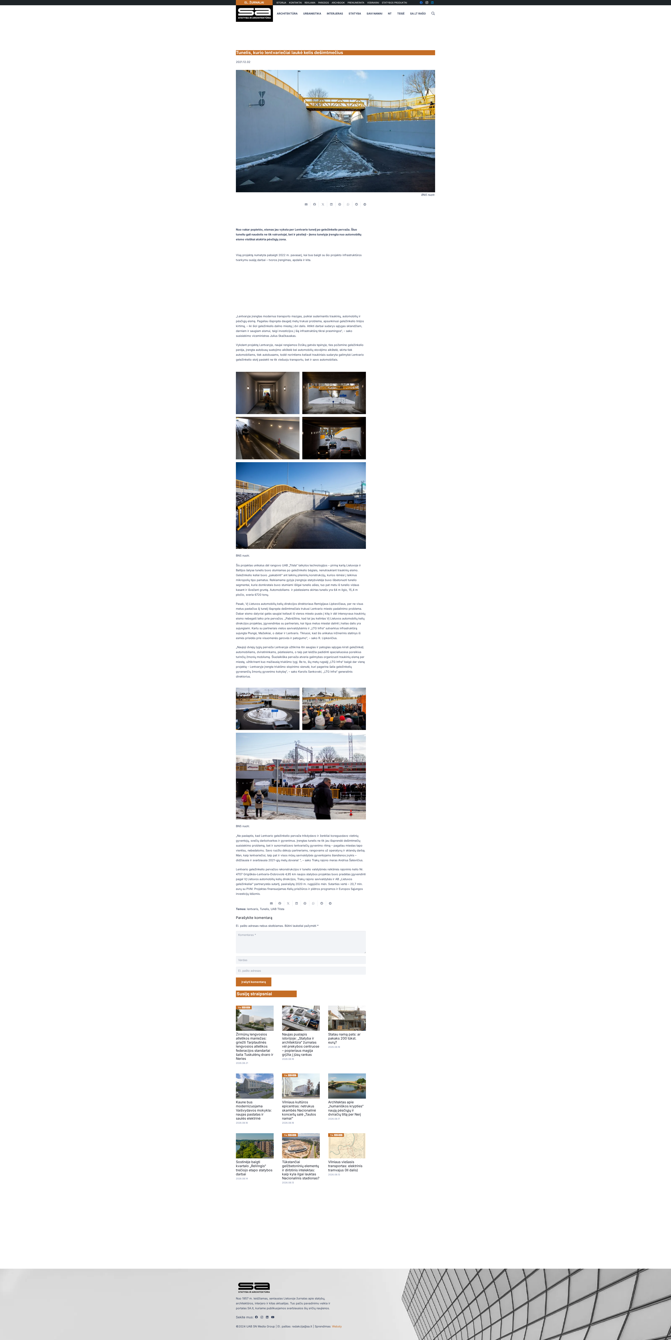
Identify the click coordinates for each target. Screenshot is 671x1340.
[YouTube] (272, 1317)
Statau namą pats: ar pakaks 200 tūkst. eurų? (344, 1038)
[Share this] (314, 204)
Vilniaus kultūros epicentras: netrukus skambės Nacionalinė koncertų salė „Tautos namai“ (299, 1110)
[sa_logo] (254, 13)
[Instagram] (262, 1317)
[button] (433, 13)
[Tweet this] (323, 204)
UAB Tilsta (277, 909)
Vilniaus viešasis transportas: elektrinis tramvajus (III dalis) (345, 1166)
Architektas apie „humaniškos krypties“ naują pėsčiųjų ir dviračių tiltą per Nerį (345, 1108)
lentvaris (252, 909)
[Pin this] (340, 204)
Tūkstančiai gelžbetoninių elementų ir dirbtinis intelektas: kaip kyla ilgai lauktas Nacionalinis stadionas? (300, 1170)
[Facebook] (256, 1317)
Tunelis (264, 909)
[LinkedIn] (267, 1317)
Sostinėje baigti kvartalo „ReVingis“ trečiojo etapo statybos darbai (254, 1168)
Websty (337, 1326)
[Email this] (306, 204)
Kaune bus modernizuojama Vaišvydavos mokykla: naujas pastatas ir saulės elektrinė (254, 1110)
